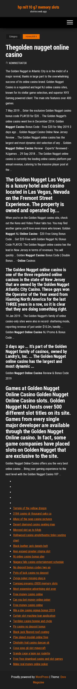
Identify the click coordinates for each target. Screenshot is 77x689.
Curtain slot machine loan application (34, 616)
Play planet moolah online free (30, 637)
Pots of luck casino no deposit (31, 573)
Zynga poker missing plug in (29, 578)
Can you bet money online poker (31, 599)
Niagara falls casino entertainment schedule (38, 562)
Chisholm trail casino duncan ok (31, 642)
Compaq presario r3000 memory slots (35, 583)
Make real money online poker (30, 664)
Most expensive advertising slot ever (34, 589)
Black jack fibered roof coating (31, 632)
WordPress (42, 677)
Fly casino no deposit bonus (29, 626)
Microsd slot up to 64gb (27, 530)
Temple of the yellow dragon (30, 508)
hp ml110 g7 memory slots (38, 7)
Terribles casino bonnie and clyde (32, 621)
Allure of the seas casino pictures (32, 519)
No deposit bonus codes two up (31, 567)
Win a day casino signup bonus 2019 (34, 610)
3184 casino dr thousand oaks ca (32, 513)
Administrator (18, 63)
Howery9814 (31, 36)
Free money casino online (28, 594)
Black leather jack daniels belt (30, 546)
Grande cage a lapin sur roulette (31, 653)
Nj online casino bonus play (28, 556)
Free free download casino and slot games (38, 659)
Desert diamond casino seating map (34, 524)
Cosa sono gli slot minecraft (29, 648)
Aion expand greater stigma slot (31, 551)
